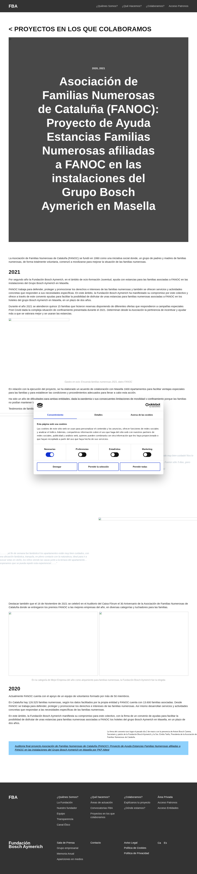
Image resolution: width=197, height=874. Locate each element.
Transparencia (65, 819)
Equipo (61, 813)
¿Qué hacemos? (100, 797)
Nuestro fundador (67, 808)
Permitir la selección (98, 466)
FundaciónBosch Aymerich (26, 844)
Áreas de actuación (101, 802)
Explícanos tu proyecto (137, 802)
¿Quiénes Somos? (107, 6)
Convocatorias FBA (101, 808)
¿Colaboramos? (155, 6)
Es (165, 842)
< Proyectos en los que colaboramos (80, 29)
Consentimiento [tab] (55, 414)
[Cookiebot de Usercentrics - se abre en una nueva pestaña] (147, 405)
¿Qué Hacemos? (132, 6)
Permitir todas (140, 466)
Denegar (57, 466)
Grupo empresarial (67, 848)
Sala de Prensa (66, 842)
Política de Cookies (135, 847)
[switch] (82, 454)
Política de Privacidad (136, 853)
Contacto (95, 842)
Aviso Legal (130, 842)
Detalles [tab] (98, 414)
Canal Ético (63, 824)
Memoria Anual (65, 853)
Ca (159, 842)
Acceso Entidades (168, 808)
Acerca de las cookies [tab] (142, 414)
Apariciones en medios (70, 859)
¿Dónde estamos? (134, 808)
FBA (13, 6)
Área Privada (165, 797)
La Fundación (65, 802)
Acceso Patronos (178, 6)
